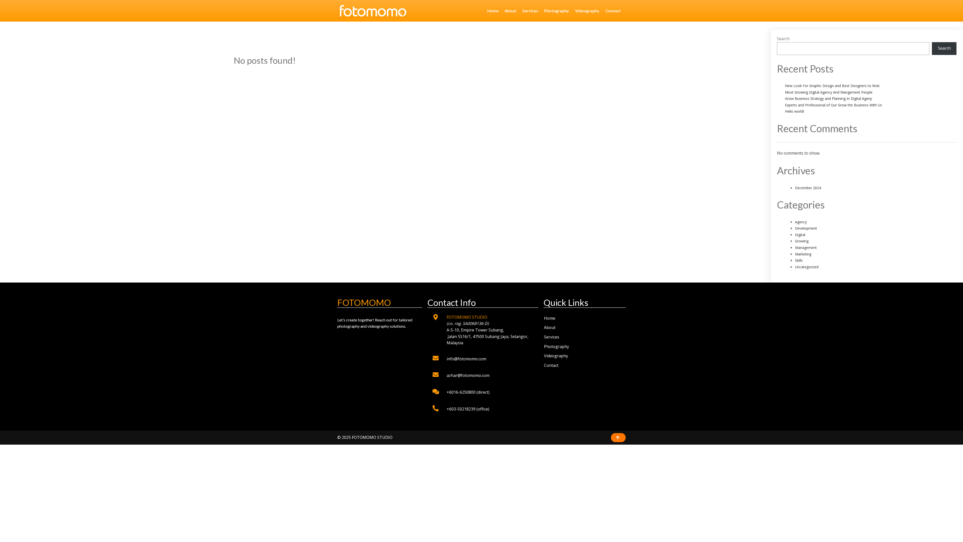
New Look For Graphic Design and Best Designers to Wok (832, 85)
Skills (799, 260)
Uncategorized (807, 266)
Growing (802, 241)
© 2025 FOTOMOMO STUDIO (364, 437)
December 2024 (808, 187)
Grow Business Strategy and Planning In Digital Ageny (828, 98)
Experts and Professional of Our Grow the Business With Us (833, 105)
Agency (801, 222)
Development (806, 228)
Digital (800, 234)
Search (783, 38)
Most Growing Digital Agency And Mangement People (828, 92)
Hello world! (794, 111)
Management (806, 247)
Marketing (803, 254)
